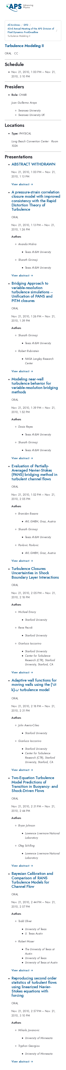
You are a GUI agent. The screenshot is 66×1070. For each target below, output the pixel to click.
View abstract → (22, 184)
